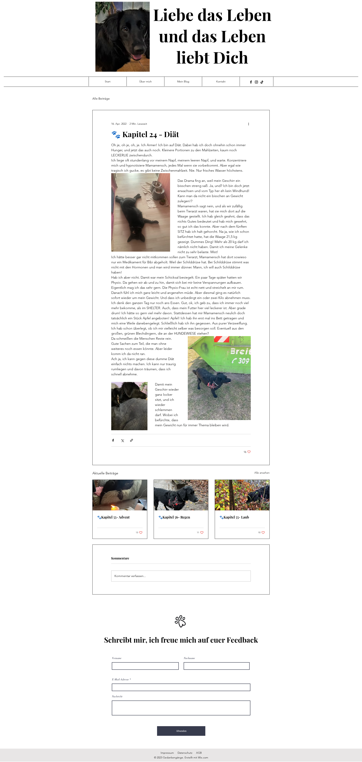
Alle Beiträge (101, 98)
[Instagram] (256, 82)
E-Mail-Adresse (120, 679)
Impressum (167, 752)
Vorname (116, 658)
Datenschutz (185, 752)
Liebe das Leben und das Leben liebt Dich (212, 36)
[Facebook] (251, 82)
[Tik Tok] (262, 82)
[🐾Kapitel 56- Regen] (181, 495)
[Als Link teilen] (131, 440)
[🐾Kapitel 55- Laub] (242, 495)
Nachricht (117, 696)
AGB (199, 752)
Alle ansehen (262, 472)
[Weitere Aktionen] (248, 123)
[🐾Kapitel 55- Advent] (120, 495)
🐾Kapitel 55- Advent (113, 517)
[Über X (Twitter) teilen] (122, 440)
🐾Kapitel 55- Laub (234, 517)
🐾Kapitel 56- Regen (174, 517)
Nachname (189, 658)
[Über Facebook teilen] (113, 440)
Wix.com (203, 757)
